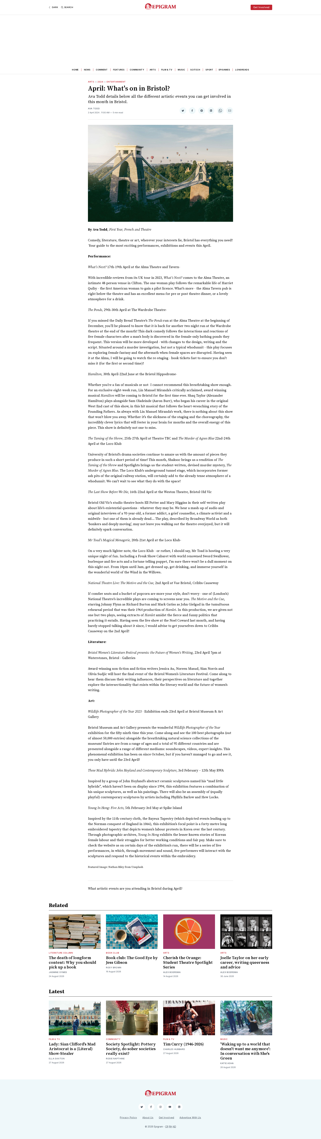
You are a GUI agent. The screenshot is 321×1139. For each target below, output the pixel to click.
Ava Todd (94, 108)
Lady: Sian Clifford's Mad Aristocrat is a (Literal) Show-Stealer (72, 1049)
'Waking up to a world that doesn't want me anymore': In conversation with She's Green (245, 1051)
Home (75, 69)
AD (174, 1126)
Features (119, 69)
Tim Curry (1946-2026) (183, 1044)
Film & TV (166, 69)
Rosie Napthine (115, 1058)
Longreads (242, 69)
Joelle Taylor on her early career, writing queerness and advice (244, 962)
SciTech (195, 69)
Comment (102, 69)
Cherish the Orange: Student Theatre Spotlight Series (188, 962)
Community (137, 69)
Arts (153, 69)
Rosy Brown (113, 967)
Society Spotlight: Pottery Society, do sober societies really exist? (131, 1049)
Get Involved (261, 7)
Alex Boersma (172, 972)
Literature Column (61, 953)
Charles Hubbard (174, 1049)
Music (181, 69)
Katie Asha (227, 1063)
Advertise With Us (190, 1117)
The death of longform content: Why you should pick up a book (72, 962)
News (87, 69)
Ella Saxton (57, 1058)
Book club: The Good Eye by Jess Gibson (132, 960)
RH (170, 1126)
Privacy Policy (128, 1117)
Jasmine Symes (58, 972)
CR (166, 1126)
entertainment (116, 81)
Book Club (112, 953)
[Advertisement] (160, 40)
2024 (100, 81)
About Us (147, 1117)
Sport (209, 69)
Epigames (224, 69)
